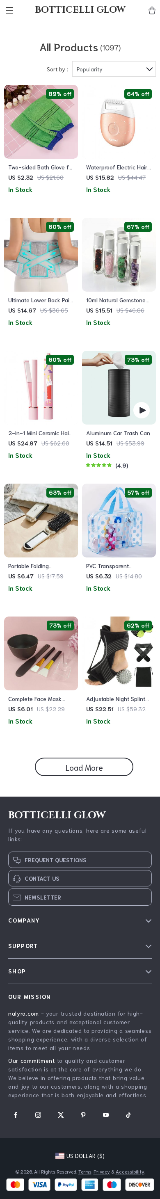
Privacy (102, 1171)
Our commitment (31, 1060)
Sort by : (57, 69)
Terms (84, 1171)
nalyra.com (23, 1013)
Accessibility (130, 1171)
